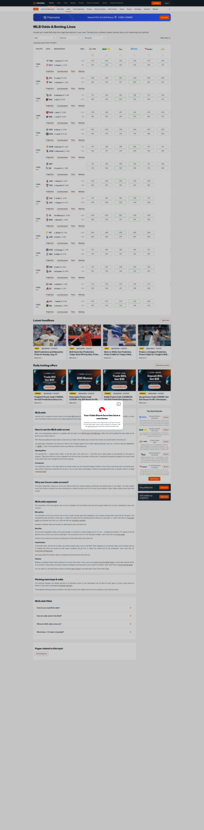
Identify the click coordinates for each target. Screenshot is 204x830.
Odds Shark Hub (92, 426)
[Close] (118, 404)
